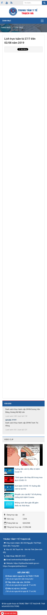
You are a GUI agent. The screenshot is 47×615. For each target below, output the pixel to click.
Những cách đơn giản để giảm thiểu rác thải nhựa (26, 504)
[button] (23, 454)
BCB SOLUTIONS (13, 606)
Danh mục (6, 21)
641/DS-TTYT (11, 418)
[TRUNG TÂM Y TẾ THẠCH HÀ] (23, 11)
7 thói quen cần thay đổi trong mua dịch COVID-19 (28, 478)
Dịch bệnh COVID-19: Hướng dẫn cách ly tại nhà (27, 487)
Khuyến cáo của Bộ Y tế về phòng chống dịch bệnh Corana (28, 495)
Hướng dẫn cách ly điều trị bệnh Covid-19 (27, 470)
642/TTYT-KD (10, 431)
